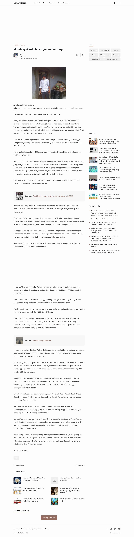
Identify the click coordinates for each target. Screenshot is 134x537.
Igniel (118, 533)
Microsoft (37, 3)
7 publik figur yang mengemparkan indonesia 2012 (53, 196)
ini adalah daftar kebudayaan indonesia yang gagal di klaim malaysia (69, 490)
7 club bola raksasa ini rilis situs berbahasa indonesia (33, 489)
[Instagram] (115, 529)
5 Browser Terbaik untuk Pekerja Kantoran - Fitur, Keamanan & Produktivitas (108, 187)
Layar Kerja (20, 2)
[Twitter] (111, 529)
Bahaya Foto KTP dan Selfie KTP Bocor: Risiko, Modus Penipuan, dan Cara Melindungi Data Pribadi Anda (109, 160)
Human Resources (64, 3)
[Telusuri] (119, 3)
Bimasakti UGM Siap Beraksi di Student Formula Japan (33, 500)
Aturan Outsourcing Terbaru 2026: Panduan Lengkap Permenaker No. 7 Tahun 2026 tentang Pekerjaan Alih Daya (105, 213)
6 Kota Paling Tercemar (42, 340)
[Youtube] (119, 529)
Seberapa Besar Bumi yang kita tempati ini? (70, 479)
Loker (92, 55)
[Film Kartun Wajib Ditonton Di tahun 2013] (54, 505)
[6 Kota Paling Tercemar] (19, 343)
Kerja (114, 50)
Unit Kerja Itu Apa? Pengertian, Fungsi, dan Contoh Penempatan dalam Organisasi (109, 196)
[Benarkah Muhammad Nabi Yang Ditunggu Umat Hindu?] (17, 484)
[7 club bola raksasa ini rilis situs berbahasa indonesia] (17, 494)
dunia (16, 458)
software (95, 59)
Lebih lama (19, 465)
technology (111, 59)
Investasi (103, 50)
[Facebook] (107, 529)
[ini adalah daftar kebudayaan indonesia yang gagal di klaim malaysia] (54, 494)
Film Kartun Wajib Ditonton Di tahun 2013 (72, 500)
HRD (92, 50)
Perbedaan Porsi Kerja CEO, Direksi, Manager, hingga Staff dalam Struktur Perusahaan (109, 142)
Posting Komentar (49, 518)
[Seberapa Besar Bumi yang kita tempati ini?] (54, 484)
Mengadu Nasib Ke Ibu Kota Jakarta (103, 219)
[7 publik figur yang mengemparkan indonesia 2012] (19, 199)
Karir (44, 3)
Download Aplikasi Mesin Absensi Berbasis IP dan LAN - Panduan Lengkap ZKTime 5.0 (109, 150)
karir (114, 55)
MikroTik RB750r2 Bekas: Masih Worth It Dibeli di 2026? (109, 178)
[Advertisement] (67, 24)
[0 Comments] (77, 55)
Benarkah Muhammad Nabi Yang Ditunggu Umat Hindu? (34, 479)
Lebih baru (79, 465)
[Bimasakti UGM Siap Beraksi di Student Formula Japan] (17, 505)
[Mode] (114, 3)
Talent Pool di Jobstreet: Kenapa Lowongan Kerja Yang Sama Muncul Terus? (109, 170)
